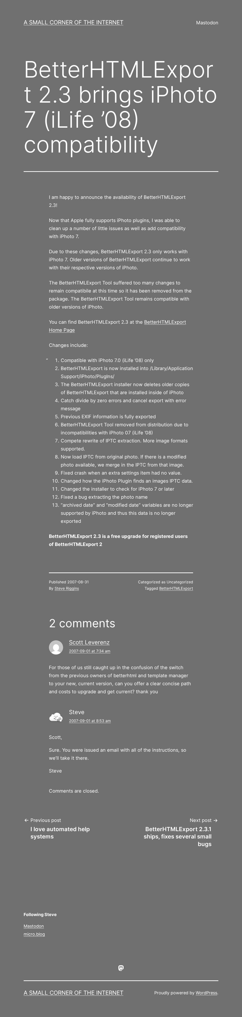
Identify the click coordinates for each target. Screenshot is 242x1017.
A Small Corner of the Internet (73, 22)
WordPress (206, 992)
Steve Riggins (67, 588)
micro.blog (34, 934)
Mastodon (207, 23)
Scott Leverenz (89, 642)
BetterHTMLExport (176, 588)
